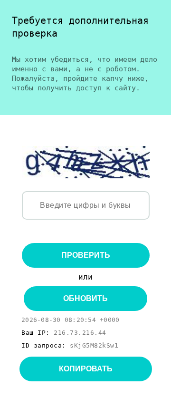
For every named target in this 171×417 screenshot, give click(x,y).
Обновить (85, 298)
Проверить (85, 255)
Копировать (86, 369)
